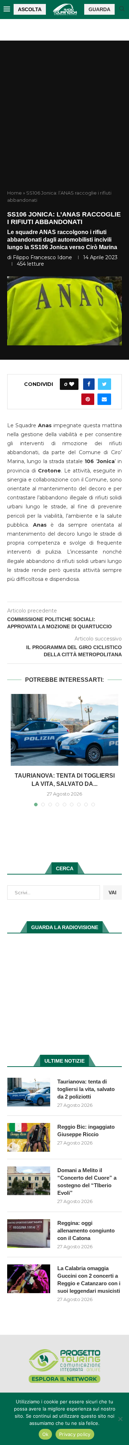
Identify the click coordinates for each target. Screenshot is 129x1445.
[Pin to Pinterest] (87, 399)
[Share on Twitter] (104, 384)
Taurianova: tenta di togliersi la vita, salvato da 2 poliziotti (86, 1089)
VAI (112, 892)
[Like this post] (71, 384)
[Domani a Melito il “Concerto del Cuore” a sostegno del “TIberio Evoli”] (28, 1180)
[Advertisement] (64, 121)
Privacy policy (75, 1434)
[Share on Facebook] (89, 384)
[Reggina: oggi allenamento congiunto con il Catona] (28, 1233)
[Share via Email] (104, 399)
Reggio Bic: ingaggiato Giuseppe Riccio (86, 1130)
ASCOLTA (30, 9)
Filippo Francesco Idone (42, 257)
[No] (120, 1418)
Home (14, 193)
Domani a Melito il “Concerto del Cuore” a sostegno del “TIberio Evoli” (86, 1181)
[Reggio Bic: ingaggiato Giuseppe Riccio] (28, 1137)
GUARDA (99, 9)
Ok (45, 1434)
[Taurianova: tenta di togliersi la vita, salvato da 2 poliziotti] (64, 730)
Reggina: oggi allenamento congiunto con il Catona (86, 1230)
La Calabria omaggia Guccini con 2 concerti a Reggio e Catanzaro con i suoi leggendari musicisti (88, 1279)
